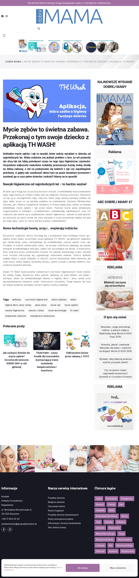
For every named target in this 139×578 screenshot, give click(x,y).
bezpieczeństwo (104, 539)
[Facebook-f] (3, 529)
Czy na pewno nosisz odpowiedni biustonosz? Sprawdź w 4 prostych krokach (115, 373)
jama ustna (40, 305)
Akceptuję (83, 568)
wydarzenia (127, 551)
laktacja (100, 545)
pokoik (111, 504)
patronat (100, 551)
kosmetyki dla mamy (106, 516)
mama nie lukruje (105, 533)
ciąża (99, 498)
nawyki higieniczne (14, 310)
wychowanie (124, 539)
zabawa (121, 522)
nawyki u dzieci (36, 310)
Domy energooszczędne (60, 519)
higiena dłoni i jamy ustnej (18, 305)
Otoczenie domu (56, 506)
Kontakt (5, 496)
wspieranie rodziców (15, 316)
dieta (111, 510)
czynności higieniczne (36, 299)
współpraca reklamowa (42, 316)
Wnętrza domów (56, 502)
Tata (98, 522)
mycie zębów (71, 305)
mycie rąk (55, 305)
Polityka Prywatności (12, 500)
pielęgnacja (127, 498)
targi (121, 533)
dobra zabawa (59, 299)
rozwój (100, 504)
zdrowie (100, 527)
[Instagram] (7, 16)
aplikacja (16, 299)
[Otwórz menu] (4, 35)
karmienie (111, 498)
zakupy (108, 522)
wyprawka (114, 527)
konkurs (113, 551)
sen (121, 504)
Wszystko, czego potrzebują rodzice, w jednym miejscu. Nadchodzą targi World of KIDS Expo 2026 (115, 332)
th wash (74, 310)
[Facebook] (2, 16)
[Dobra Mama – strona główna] (69, 16)
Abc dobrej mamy (57, 527)
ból (110, 545)
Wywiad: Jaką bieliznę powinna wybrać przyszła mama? (115, 361)
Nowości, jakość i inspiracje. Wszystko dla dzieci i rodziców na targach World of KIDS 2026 (115, 347)
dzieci (73, 299)
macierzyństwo (124, 545)
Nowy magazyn (56, 510)
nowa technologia (57, 310)
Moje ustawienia (118, 568)
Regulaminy (7, 505)
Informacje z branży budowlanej (64, 523)
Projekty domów (56, 498)
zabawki (100, 510)
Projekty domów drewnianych (63, 514)
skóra (125, 516)
